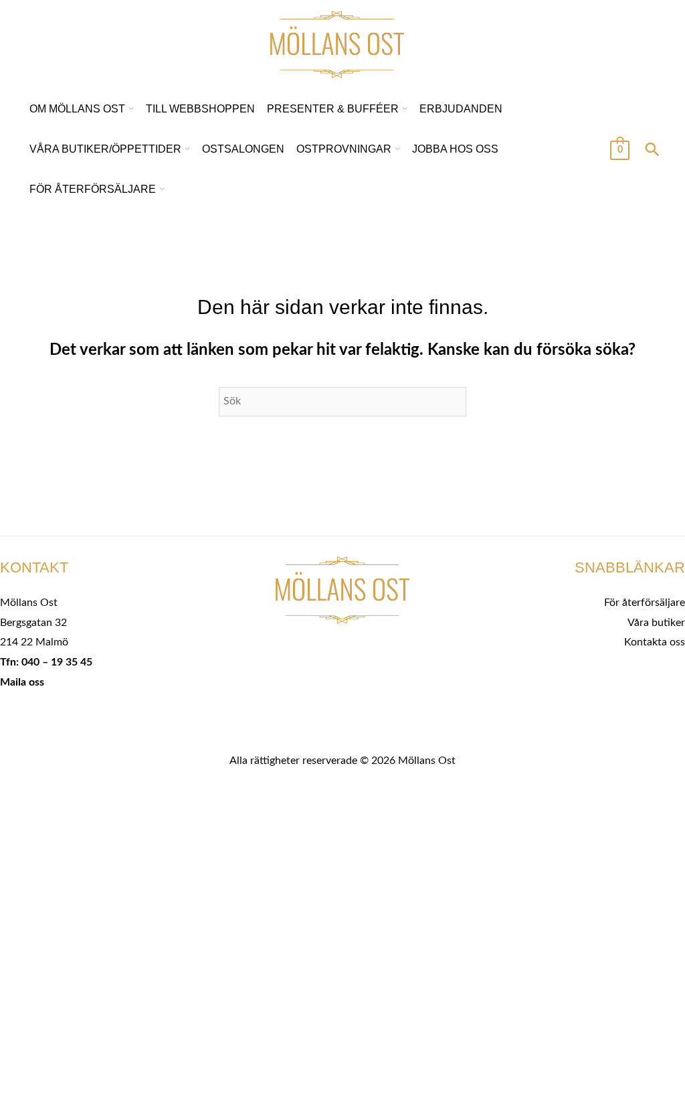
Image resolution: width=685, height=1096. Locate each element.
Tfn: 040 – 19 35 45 (46, 662)
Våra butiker (656, 622)
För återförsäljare (644, 602)
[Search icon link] (652, 151)
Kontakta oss (654, 642)
